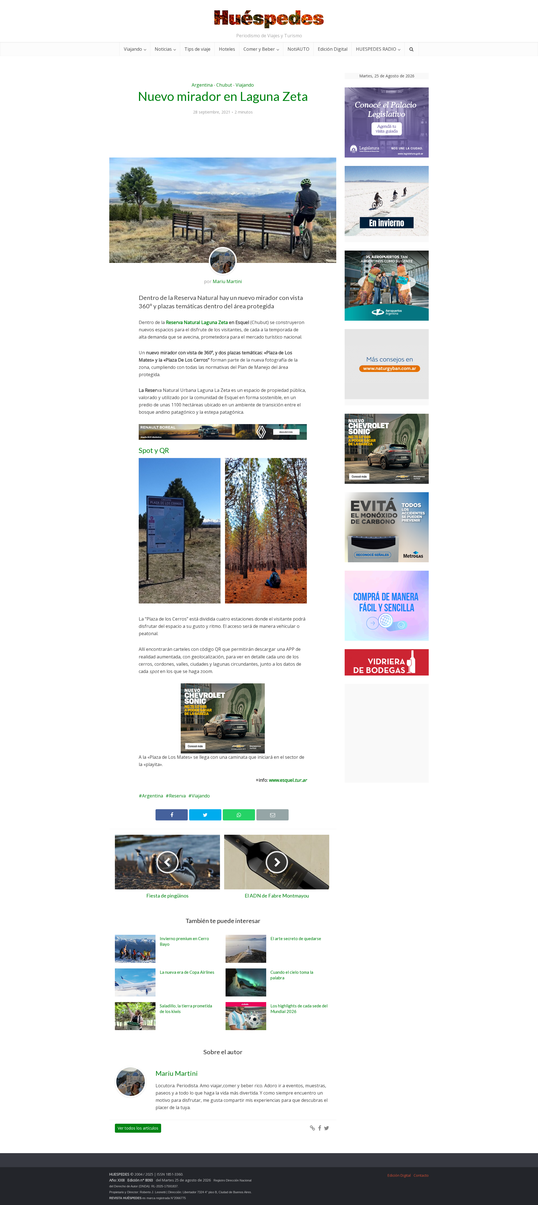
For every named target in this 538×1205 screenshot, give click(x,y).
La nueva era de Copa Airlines (187, 978)
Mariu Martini (227, 281)
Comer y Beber (259, 49)
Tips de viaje (197, 49)
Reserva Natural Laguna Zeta (197, 322)
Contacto (421, 1182)
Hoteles (227, 49)
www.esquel (288, 787)
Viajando (133, 49)
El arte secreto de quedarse (295, 945)
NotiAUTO (298, 49)
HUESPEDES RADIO (376, 49)
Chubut (224, 85)
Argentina (202, 85)
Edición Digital (332, 49)
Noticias (163, 49)
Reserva (177, 802)
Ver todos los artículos (138, 1134)
